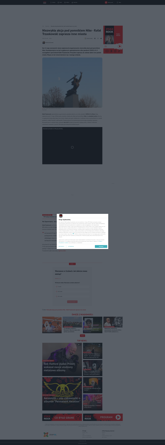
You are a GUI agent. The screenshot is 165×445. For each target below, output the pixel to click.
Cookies (66, 242)
